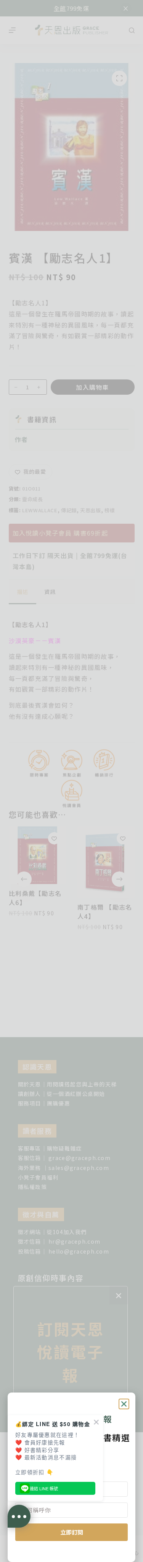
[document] (71, 781)
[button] (124, 1404)
